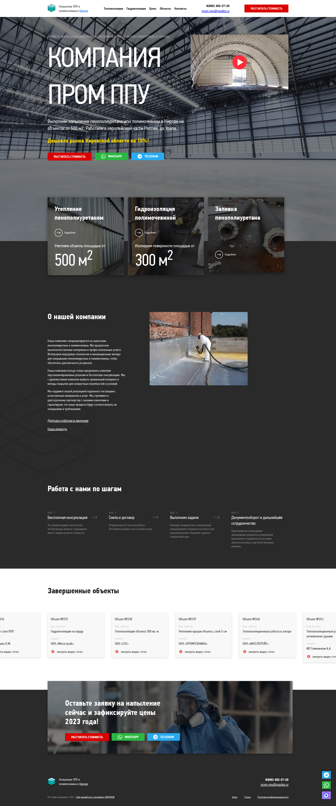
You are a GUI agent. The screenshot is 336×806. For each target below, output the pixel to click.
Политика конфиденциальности (273, 797)
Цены (234, 797)
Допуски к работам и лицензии (68, 420)
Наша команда (57, 429)
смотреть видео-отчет (19, 652)
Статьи (247, 797)
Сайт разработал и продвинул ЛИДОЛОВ (95, 797)
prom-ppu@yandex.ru (215, 11)
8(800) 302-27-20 (217, 6)
